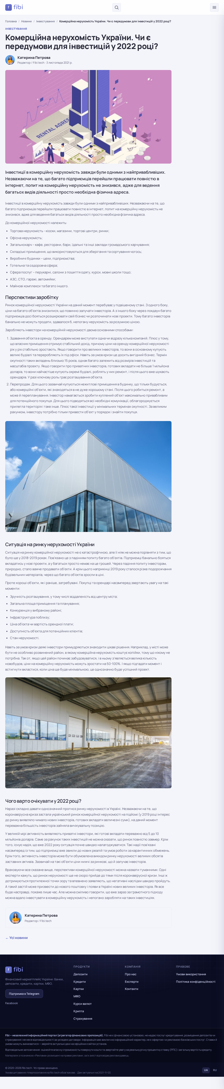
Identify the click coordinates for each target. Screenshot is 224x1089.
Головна (11, 21)
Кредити (80, 982)
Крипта (79, 1011)
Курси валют (83, 1004)
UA (206, 1070)
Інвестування (45, 21)
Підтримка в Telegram (24, 994)
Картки (79, 989)
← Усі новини (16, 937)
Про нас (130, 974)
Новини (26, 21)
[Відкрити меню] (214, 7)
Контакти (131, 989)
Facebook (11, 1003)
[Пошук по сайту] (116, 7)
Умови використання (191, 974)
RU (215, 1070)
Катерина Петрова (34, 57)
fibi (15, 7)
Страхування (83, 1019)
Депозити (81, 974)
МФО (77, 996)
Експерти (131, 982)
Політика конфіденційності (195, 982)
